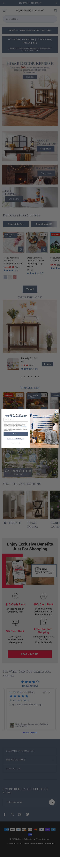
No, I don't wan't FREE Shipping (15, 438)
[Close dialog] (56, 411)
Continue (15, 433)
